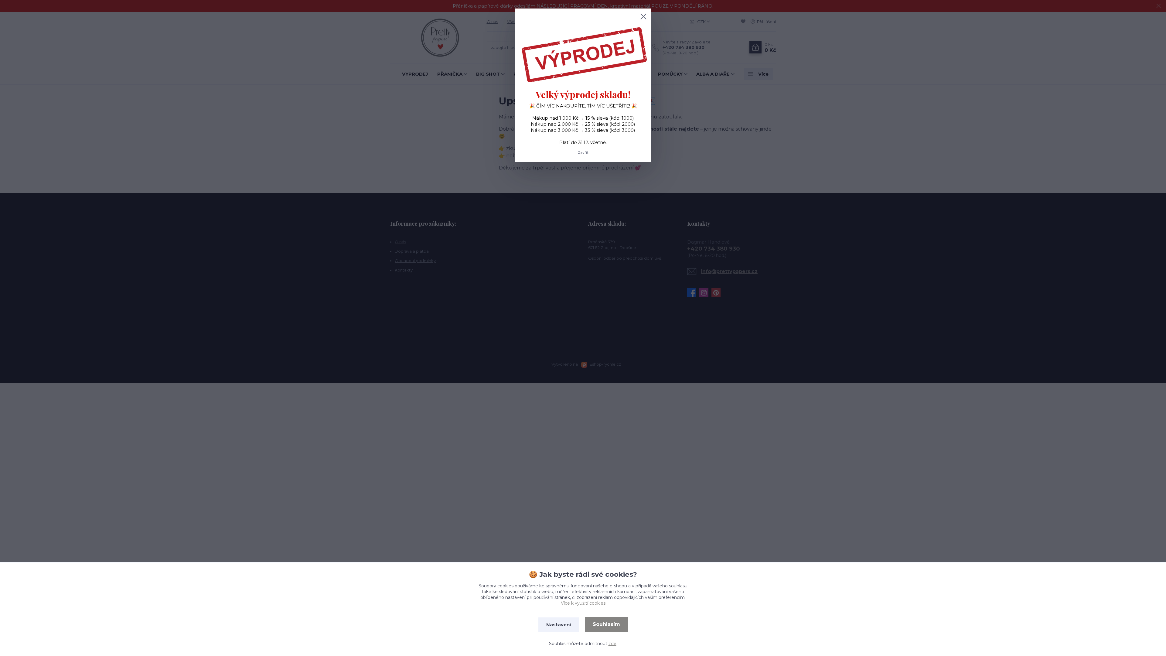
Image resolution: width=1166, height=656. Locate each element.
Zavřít (583, 152)
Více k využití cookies (583, 603)
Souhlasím (606, 624)
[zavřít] (643, 16)
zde (612, 643)
